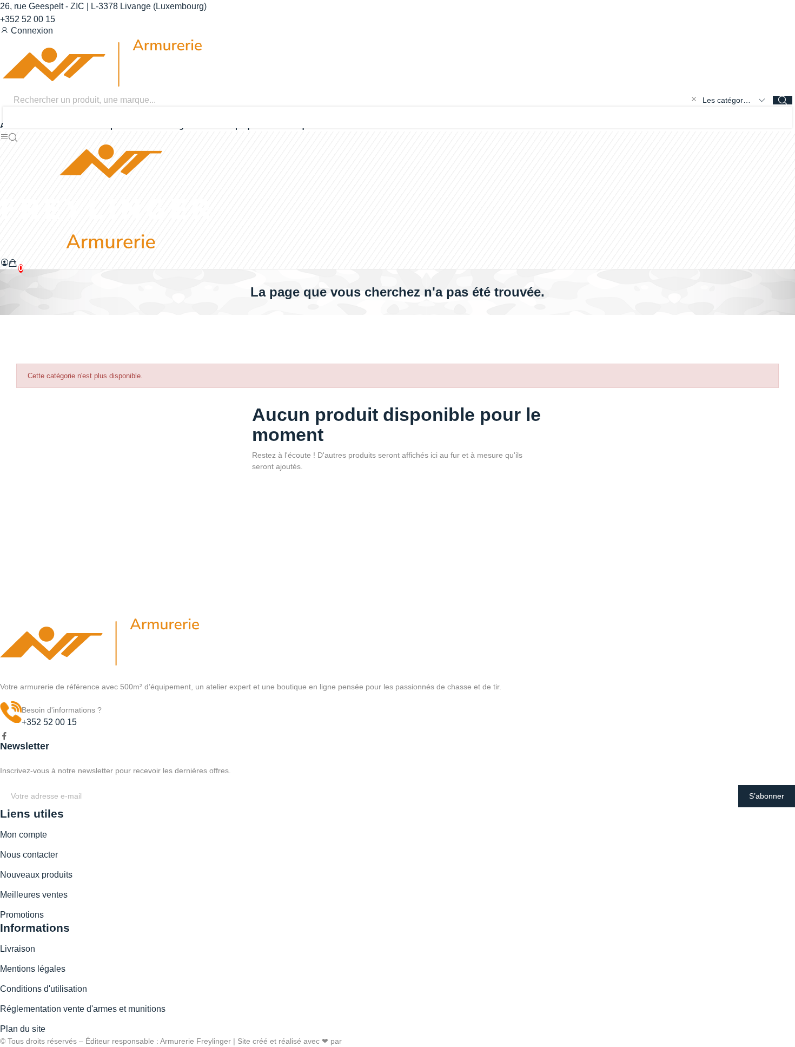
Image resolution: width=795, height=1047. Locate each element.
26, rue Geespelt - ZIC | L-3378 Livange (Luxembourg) (103, 6)
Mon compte (23, 834)
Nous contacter (29, 854)
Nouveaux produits (36, 874)
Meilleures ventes (34, 894)
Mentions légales (32, 968)
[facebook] (4, 736)
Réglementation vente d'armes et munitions (82, 1008)
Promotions (22, 914)
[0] (13, 263)
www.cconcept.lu (372, 1041)
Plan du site (22, 1028)
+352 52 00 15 (27, 19)
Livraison (17, 948)
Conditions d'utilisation (43, 988)
